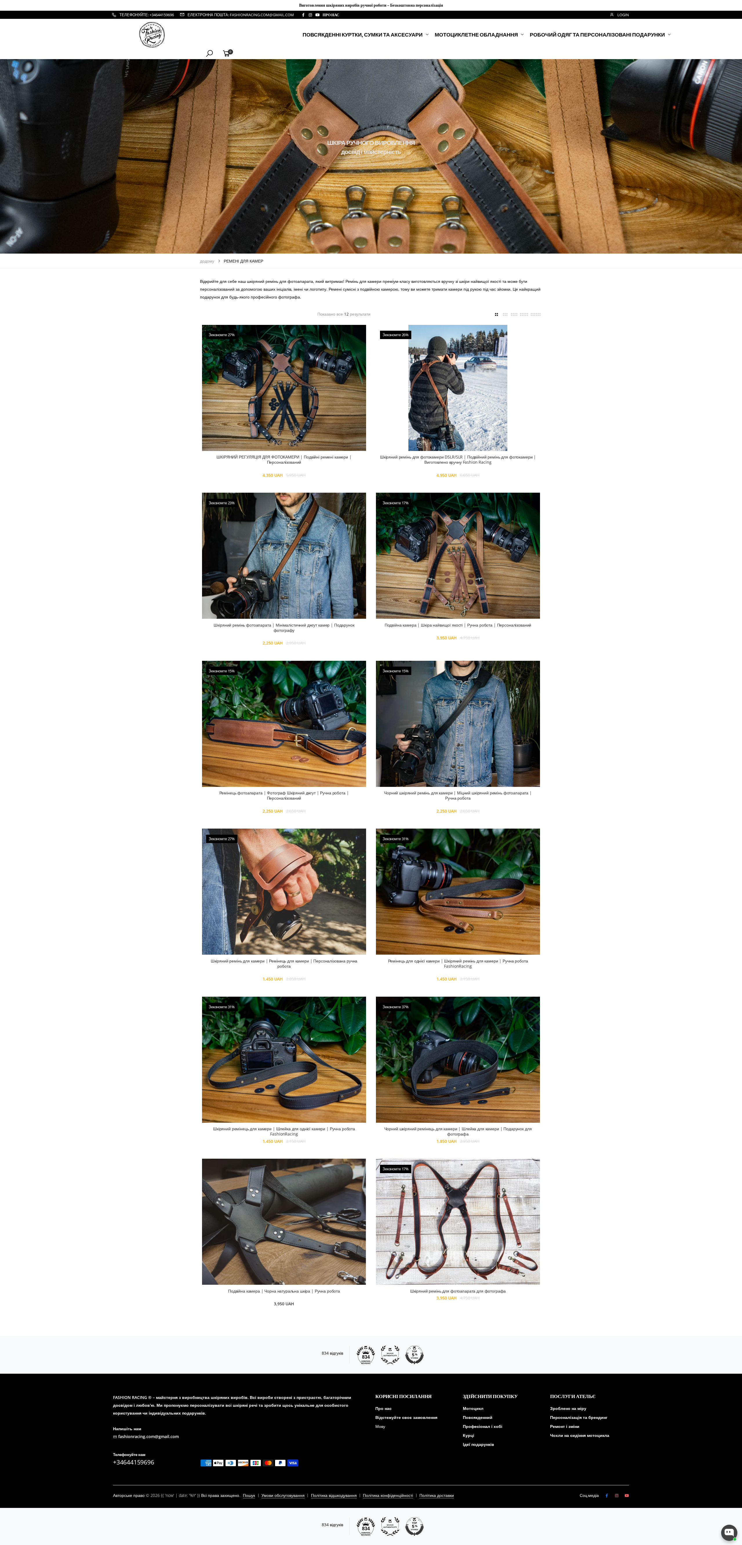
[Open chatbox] (729, 1533)
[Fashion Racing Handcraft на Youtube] (317, 15)
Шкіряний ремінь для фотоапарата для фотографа (458, 1291)
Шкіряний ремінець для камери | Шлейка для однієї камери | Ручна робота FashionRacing (284, 1131)
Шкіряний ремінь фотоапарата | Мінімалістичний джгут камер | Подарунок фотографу (284, 627)
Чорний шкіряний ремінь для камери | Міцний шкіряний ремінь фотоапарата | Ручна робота (458, 795)
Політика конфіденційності (388, 1495)
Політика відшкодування (334, 1495)
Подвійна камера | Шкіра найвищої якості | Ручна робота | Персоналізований (458, 625)
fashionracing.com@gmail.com (148, 1436)
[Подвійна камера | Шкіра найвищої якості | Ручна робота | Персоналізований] (458, 556)
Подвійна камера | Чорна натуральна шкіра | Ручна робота (284, 1291)
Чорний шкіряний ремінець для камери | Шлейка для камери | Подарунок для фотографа (458, 1131)
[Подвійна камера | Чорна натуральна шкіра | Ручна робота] (284, 1222)
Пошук (249, 1495)
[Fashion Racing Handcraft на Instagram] (310, 15)
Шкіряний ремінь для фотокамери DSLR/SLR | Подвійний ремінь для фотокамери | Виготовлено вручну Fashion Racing (458, 459)
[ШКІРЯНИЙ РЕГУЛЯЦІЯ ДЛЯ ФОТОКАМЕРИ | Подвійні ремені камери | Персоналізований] (284, 388)
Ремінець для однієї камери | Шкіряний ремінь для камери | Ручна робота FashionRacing (458, 963)
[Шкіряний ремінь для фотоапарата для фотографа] (458, 1222)
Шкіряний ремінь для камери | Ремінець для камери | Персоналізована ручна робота (284, 963)
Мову (380, 1426)
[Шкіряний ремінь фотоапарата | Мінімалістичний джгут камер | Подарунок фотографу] (284, 556)
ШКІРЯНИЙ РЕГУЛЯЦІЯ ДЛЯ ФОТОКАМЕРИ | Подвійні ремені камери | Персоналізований (284, 459)
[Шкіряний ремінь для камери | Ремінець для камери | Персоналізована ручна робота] (284, 892)
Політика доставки (436, 1495)
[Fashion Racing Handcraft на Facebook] (303, 15)
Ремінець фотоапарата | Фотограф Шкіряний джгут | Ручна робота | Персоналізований (284, 795)
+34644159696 (133, 1462)
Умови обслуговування (283, 1495)
